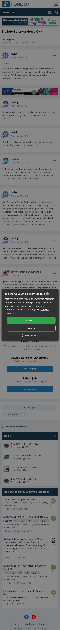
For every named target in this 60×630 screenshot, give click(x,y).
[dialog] (30, 315)
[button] (30, 335)
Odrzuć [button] (31, 328)
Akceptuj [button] (31, 320)
